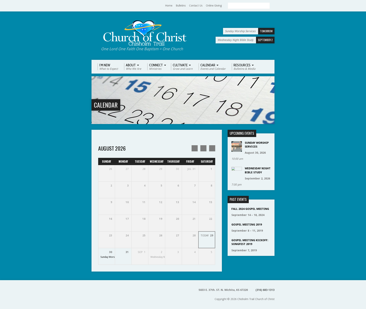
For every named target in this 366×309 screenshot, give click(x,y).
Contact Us (195, 5)
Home (168, 5)
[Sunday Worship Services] (236, 149)
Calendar (106, 104)
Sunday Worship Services (113, 257)
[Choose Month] (203, 148)
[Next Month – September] (195, 148)
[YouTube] (93, 6)
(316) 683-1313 (265, 289)
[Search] (272, 6)
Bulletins (181, 5)
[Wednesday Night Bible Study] (236, 175)
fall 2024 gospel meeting (250, 208)
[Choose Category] (212, 148)
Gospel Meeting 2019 (246, 224)
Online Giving (214, 5)
